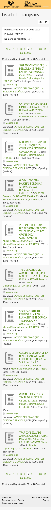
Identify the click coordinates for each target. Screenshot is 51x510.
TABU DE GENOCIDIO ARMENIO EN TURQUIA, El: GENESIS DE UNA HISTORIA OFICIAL (33, 274)
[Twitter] (46, 22)
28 (40, 49)
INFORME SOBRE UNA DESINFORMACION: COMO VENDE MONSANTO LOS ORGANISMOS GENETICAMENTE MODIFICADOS (25, 233)
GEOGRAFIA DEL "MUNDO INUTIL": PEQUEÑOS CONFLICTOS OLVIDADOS (32, 145)
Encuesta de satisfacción (13, 500)
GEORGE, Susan (28, 401)
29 (45, 49)
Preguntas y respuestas (12, 503)
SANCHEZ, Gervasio (30, 365)
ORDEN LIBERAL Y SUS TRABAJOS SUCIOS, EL (31, 395)
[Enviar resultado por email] (40, 22)
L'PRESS (7, 81)
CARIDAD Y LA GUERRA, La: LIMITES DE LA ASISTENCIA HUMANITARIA (33, 107)
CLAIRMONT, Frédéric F (25, 196)
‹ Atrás (8, 49)
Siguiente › (25, 53)
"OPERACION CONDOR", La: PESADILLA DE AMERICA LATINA (33, 68)
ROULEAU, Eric (27, 324)
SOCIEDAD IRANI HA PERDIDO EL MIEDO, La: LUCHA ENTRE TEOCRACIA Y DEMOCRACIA (33, 316)
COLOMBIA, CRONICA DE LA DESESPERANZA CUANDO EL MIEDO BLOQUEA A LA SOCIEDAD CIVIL (33, 357)
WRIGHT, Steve (39, 442)
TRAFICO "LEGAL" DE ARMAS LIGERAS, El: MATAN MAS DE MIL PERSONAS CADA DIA (33, 437)
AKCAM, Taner (37, 279)
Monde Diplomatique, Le (31, 78)
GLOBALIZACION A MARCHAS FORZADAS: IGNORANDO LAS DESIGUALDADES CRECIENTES (30, 186)
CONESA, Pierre (27, 152)
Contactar (6, 497)
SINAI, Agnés (26, 241)
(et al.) (30, 75)
